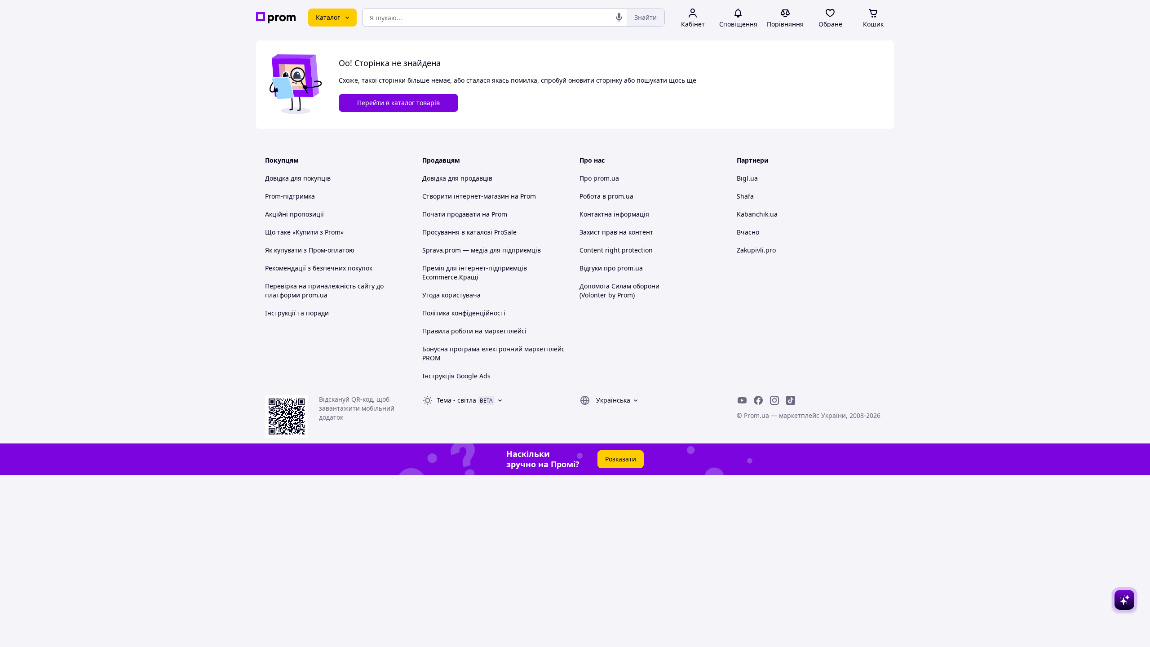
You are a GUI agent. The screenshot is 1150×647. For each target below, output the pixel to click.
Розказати (620, 459)
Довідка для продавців (457, 178)
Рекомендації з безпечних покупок (318, 268)
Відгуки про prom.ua (611, 268)
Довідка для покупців (298, 178)
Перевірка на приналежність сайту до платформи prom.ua (324, 290)
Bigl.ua (747, 178)
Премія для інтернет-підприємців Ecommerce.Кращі (474, 272)
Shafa (745, 196)
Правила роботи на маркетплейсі (474, 331)
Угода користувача (451, 295)
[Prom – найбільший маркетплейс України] (276, 17)
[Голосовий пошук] (619, 17)
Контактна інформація (614, 214)
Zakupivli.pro (756, 250)
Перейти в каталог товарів (398, 102)
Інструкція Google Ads (456, 376)
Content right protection (616, 250)
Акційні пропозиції (294, 214)
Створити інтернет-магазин (465, 196)
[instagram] (774, 400)
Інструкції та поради (297, 313)
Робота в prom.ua (606, 196)
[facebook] (758, 400)
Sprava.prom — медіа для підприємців (481, 250)
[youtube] (742, 400)
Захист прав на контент (616, 232)
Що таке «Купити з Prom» (304, 232)
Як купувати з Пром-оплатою (309, 250)
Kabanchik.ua (757, 214)
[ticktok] (790, 400)
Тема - (456, 400)
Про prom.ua (599, 178)
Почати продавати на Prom (464, 214)
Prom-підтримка (290, 196)
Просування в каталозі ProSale (469, 232)
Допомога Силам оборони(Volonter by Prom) (619, 290)
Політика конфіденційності (463, 313)
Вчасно (748, 232)
